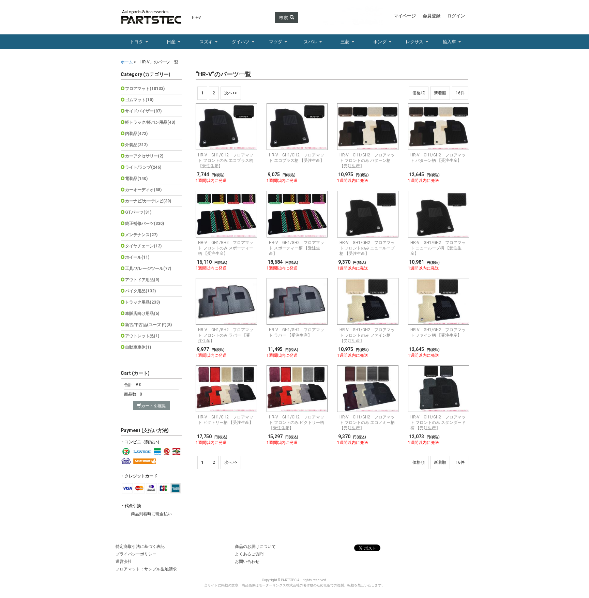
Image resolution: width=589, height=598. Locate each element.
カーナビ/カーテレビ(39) (148, 201)
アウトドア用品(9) (142, 279)
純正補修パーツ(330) (144, 223)
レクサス (414, 41)
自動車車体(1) (138, 347)
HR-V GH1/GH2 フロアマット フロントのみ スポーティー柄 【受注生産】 (225, 248)
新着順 (440, 93)
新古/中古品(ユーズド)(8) (148, 324)
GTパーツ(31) (138, 212)
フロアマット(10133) (145, 88)
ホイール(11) (137, 257)
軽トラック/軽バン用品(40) (150, 122)
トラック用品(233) (142, 302)
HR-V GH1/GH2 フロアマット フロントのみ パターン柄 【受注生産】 (367, 160)
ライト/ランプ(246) (143, 167)
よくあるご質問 (249, 554)
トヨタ (136, 41)
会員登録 (431, 15)
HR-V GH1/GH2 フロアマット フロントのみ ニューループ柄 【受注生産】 (367, 248)
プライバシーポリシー (136, 554)
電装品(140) (136, 178)
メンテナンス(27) (141, 234)
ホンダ (380, 41)
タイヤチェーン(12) (143, 246)
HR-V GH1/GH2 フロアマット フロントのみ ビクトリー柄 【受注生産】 (296, 422)
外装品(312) (136, 144)
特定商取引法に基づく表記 (140, 547)
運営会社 (124, 561)
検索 (283, 17)
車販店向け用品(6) (142, 313)
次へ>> (230, 93)
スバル (310, 41)
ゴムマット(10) (139, 99)
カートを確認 (153, 405)
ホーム (127, 62)
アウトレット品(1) (142, 336)
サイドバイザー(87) (143, 111)
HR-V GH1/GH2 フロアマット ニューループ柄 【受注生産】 (438, 248)
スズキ (206, 41)
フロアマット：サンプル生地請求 (146, 569)
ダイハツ (241, 41)
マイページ (405, 15)
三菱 (345, 41)
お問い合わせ (247, 561)
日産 (171, 41)
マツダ (275, 41)
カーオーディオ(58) (143, 189)
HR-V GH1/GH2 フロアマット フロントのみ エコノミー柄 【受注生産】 (367, 422)
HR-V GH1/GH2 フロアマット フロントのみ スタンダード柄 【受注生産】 (438, 422)
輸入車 (449, 41)
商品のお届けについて (255, 547)
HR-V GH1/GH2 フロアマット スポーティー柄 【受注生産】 (296, 248)
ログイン (456, 15)
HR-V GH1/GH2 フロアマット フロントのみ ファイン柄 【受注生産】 (367, 335)
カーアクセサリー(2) (144, 156)
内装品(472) (136, 133)
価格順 (418, 93)
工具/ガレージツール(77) (148, 268)
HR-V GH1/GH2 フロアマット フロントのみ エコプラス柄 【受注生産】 (225, 160)
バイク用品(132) (140, 291)
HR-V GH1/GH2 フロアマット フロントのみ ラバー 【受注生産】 (225, 335)
